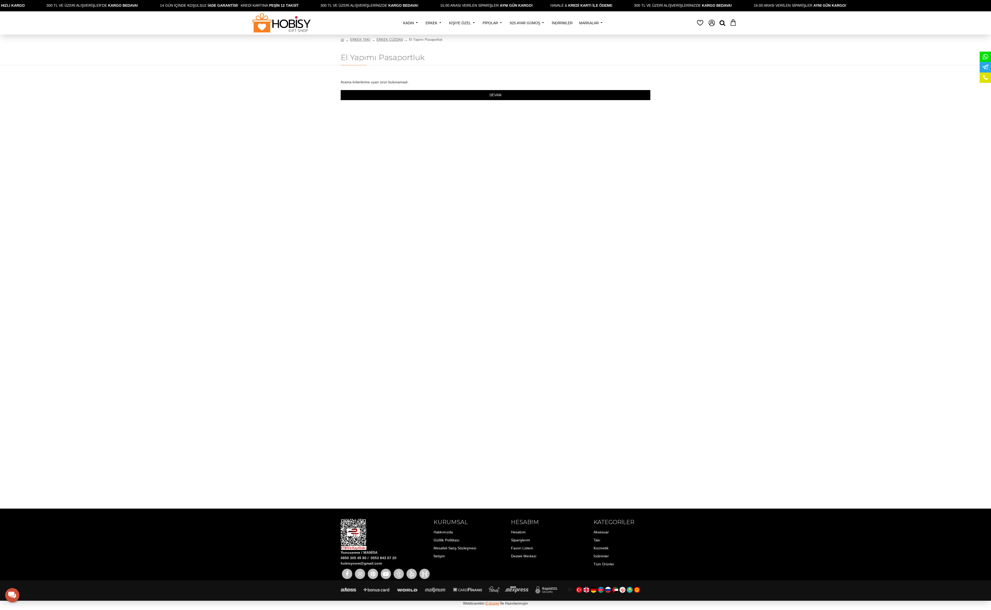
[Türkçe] (579, 590)
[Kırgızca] (637, 590)
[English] (586, 590)
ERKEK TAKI (360, 40)
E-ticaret (492, 603)
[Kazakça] (630, 590)
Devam (495, 95)
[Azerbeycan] (601, 590)
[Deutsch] (593, 590)
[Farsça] (622, 590)
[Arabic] (615, 590)
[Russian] (608, 590)
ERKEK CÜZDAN (390, 40)
